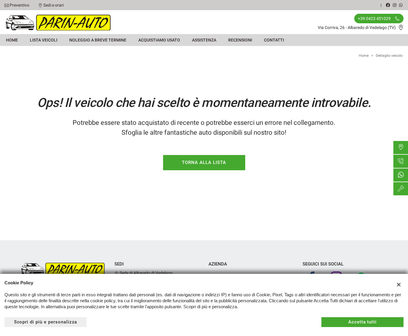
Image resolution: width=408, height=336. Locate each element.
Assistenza (204, 40)
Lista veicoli (43, 40)
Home (12, 40)
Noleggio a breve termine (97, 40)
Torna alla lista (204, 162)
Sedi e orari (53, 5)
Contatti (274, 40)
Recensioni (240, 40)
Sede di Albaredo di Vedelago (146, 273)
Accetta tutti (362, 322)
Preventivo (19, 5)
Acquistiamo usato (159, 40)
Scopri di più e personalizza (45, 322)
